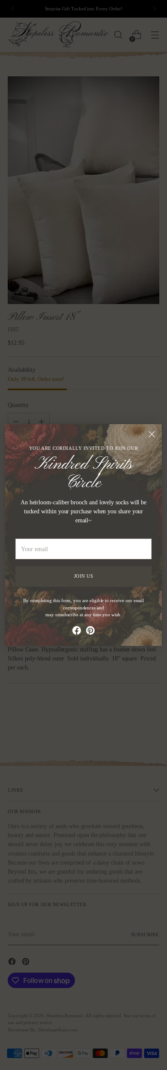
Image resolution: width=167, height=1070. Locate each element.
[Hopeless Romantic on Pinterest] (90, 631)
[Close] (151, 434)
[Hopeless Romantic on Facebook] (77, 631)
